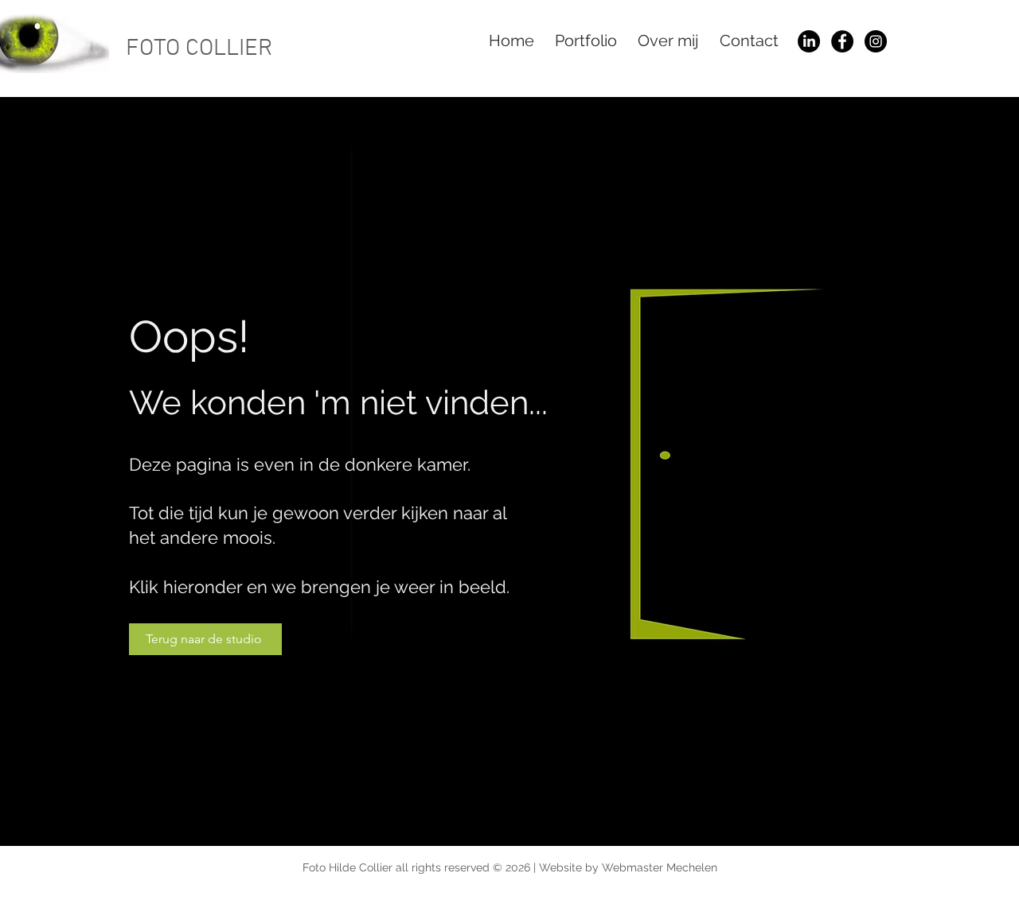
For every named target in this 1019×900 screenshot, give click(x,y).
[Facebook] (842, 41)
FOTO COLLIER (199, 49)
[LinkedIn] (809, 41)
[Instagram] (876, 41)
